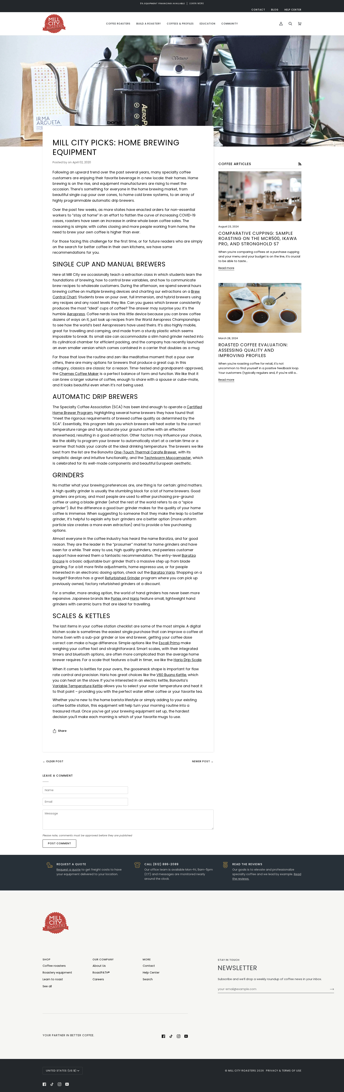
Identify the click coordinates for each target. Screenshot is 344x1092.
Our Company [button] (103, 959)
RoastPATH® (101, 973)
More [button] (147, 959)
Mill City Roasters (242, 1070)
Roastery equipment (57, 973)
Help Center (151, 973)
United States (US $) (61, 1070)
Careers (98, 979)
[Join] (328, 989)
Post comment (59, 843)
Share (62, 731)
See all (47, 986)
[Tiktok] (171, 1036)
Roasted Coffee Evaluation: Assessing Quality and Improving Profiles (253, 350)
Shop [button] (47, 959)
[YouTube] (186, 1036)
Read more (226, 268)
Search (148, 979)
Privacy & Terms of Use (283, 1070)
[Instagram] (178, 1036)
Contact (149, 966)
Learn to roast (53, 979)
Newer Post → (203, 761)
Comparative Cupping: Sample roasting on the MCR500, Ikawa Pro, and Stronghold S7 (257, 238)
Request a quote (69, 870)
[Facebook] (163, 1036)
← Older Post (53, 761)
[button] (118, 23)
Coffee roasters (54, 966)
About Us (99, 966)
